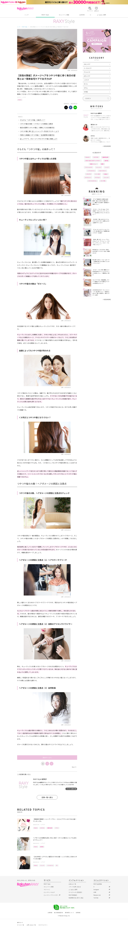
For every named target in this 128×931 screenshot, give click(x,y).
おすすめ (42, 828)
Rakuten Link (97, 895)
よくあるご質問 (101, 15)
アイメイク (87, 72)
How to (19, 99)
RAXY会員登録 (98, 884)
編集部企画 (49, 828)
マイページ (47, 889)
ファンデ (106, 177)
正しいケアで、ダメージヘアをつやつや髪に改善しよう (38, 139)
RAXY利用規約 (73, 895)
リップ (106, 167)
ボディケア (87, 76)
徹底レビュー (93, 164)
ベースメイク (87, 68)
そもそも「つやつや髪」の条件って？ (32, 120)
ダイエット (88, 177)
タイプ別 (103, 181)
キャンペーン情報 (64, 15)
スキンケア (87, 64)
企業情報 (50, 912)
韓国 (102, 164)
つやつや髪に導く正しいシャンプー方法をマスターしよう (39, 131)
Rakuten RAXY (25, 8)
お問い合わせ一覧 (31, 925)
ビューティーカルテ (49, 892)
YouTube (96, 898)
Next (74, 767)
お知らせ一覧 (72, 884)
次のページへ (47, 757)
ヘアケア (24, 97)
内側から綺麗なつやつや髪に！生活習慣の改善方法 (37, 135)
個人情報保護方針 (58, 912)
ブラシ (56, 828)
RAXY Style (45, 15)
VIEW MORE (107, 146)
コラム (86, 88)
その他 (86, 92)
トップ (26, 15)
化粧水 (105, 174)
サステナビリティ (43, 925)
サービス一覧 (20, 925)
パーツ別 (97, 174)
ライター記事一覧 (71, 789)
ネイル (86, 84)
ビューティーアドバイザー (51, 895)
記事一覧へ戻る (47, 797)
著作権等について (69, 912)
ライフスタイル (92, 181)
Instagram (96, 889)
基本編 (41, 846)
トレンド (42, 865)
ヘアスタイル (50, 865)
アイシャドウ (88, 167)
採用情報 (78, 912)
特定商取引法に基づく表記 (76, 898)
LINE (95, 892)
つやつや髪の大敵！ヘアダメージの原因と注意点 (36, 124)
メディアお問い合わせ (75, 886)
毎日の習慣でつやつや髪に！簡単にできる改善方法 (37, 127)
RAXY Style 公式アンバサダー (93, 160)
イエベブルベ (102, 170)
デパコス (97, 177)
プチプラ (88, 174)
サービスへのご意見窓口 (75, 892)
